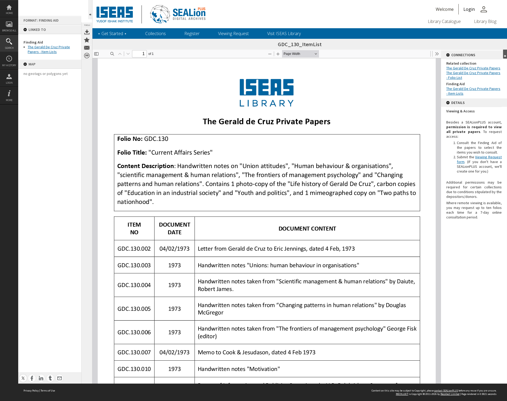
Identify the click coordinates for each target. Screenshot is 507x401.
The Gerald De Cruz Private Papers (473, 68)
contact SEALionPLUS (446, 390)
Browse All (9, 30)
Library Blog (485, 21)
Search (9, 48)
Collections (155, 33)
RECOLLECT (402, 394)
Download (87, 32)
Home (9, 13)
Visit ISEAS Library (284, 33)
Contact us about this (87, 48)
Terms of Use (48, 390)
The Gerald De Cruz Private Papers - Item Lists (49, 49)
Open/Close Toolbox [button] (90, 9)
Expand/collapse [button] (505, 54)
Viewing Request (233, 33)
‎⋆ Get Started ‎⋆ (112, 33)
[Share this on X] (23, 375)
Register (192, 33)
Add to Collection (87, 40)
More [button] (9, 100)
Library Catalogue (444, 21)
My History (9, 65)
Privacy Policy (31, 390)
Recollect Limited (449, 394)
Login (9, 82)
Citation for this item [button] (87, 56)
